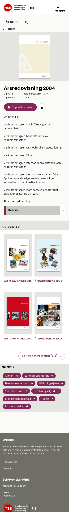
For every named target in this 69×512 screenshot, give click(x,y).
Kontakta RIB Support (14, 485)
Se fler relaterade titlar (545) (39, 355)
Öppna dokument (22, 107)
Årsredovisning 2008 (48, 338)
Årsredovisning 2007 (18, 338)
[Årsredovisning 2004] (34, 56)
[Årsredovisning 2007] (18, 313)
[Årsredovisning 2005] (18, 255)
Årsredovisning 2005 (18, 281)
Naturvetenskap (15, 406)
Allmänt (9, 375)
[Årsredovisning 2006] (48, 255)
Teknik (45, 399)
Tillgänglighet (10, 461)
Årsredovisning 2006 (48, 281)
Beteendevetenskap (17, 383)
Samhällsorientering (37, 375)
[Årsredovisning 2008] (48, 313)
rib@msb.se (9, 495)
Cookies (7, 468)
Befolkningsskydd (44, 391)
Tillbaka (10, 29)
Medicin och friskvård (18, 399)
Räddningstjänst (49, 383)
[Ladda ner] (42, 107)
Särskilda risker (14, 391)
